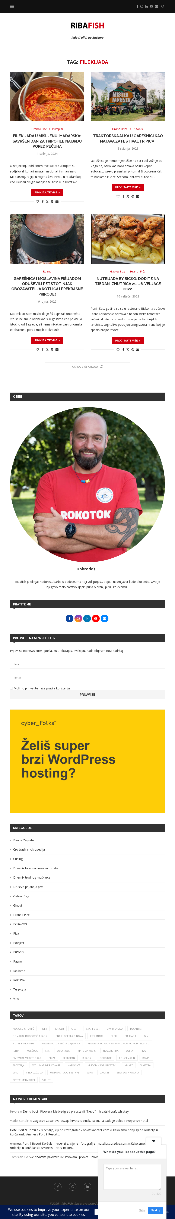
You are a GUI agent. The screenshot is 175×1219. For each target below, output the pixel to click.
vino (16, 1072)
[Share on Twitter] (47, 201)
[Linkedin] (146, 6)
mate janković (87, 1050)
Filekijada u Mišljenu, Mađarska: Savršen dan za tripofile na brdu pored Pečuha (47, 141)
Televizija (19, 989)
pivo (143, 1050)
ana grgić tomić (23, 1028)
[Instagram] (141, 6)
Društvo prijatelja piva (28, 887)
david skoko (115, 1028)
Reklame (19, 971)
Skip (142, 1210)
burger (59, 1028)
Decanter (136, 1028)
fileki (114, 1036)
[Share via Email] (56, 201)
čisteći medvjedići (24, 1080)
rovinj (146, 1058)
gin (146, 1036)
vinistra (145, 1065)
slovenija (19, 1065)
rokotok (106, 1058)
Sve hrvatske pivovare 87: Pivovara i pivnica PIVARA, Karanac (71, 1157)
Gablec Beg (21, 896)
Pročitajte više (46, 192)
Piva (16, 933)
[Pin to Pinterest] (52, 201)
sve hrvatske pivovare (46, 1065)
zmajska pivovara (128, 1072)
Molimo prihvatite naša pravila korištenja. (41, 688)
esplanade (96, 1036)
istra (16, 1050)
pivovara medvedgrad (27, 1058)
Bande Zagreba (24, 840)
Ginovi (17, 905)
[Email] (156, 6)
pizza (52, 1058)
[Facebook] (137, 6)
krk (47, 1050)
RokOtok (19, 980)
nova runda (110, 1050)
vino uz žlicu (34, 1072)
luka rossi (63, 1050)
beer (44, 1028)
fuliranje (130, 1036)
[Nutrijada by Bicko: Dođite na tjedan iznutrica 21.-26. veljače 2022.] (128, 239)
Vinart (129, 1065)
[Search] (163, 6)
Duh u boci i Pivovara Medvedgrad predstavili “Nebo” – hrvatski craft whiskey (76, 1111)
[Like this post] (37, 201)
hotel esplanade (23, 1043)
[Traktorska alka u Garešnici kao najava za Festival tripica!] (128, 96)
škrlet (46, 1080)
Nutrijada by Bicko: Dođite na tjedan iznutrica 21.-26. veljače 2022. (128, 283)
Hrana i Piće (21, 915)
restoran (69, 1058)
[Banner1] (87, 761)
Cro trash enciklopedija (29, 849)
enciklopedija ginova (69, 1036)
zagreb (104, 1072)
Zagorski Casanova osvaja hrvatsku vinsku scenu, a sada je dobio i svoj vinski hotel (90, 1121)
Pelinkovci (20, 924)
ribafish (87, 1058)
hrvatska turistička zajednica (61, 1043)
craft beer (92, 1028)
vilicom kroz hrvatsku (102, 1065)
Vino (16, 999)
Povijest (18, 943)
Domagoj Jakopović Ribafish (30, 1036)
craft (75, 1028)
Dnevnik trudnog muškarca (31, 877)
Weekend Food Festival (64, 1072)
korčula (32, 1050)
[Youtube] (151, 6)
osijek (129, 1050)
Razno (17, 961)
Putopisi (18, 952)
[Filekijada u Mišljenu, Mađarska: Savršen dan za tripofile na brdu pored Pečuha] (47, 96)
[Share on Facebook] (43, 201)
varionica (74, 1065)
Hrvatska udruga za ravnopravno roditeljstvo (118, 1043)
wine (90, 1072)
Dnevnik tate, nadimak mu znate (35, 868)
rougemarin (127, 1058)
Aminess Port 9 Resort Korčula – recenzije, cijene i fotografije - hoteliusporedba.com (68, 1143)
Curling (18, 859)
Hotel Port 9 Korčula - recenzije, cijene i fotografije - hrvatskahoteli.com (59, 1130)
